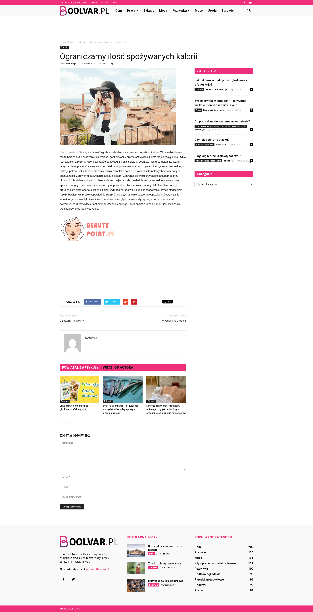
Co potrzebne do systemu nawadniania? (222, 121)
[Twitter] (250, 2)
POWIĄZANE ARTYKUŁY (80, 367)
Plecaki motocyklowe (209, 579)
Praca (131, 10)
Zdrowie (228, 10)
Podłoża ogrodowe (204, 144)
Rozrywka (179, 10)
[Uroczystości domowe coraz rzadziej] (136, 550)
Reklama (105, 2)
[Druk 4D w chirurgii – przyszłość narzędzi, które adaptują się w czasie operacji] (123, 389)
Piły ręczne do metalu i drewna (216, 563)
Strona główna (67, 42)
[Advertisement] (156, 28)
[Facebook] (244, 2)
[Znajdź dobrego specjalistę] (136, 568)
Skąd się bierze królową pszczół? (218, 156)
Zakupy (148, 10)
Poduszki (201, 585)
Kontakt (116, 2)
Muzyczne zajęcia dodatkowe (165, 580)
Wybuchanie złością (174, 320)
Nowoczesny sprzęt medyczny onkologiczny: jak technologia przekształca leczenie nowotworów (166, 409)
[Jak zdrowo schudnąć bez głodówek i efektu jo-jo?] (79, 389)
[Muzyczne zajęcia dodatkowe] (136, 585)
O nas (95, 2)
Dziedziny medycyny (72, 320)
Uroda (212, 10)
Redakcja (71, 63)
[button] (249, 10)
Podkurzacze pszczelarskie (208, 161)
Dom (118, 10)
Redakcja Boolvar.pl (216, 89)
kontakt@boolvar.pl (97, 569)
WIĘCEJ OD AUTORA (118, 367)
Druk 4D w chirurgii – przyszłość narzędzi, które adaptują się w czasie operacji (120, 409)
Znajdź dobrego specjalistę (164, 563)
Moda (163, 10)
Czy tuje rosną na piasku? (212, 139)
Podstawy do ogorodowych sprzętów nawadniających (221, 126)
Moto (199, 10)
